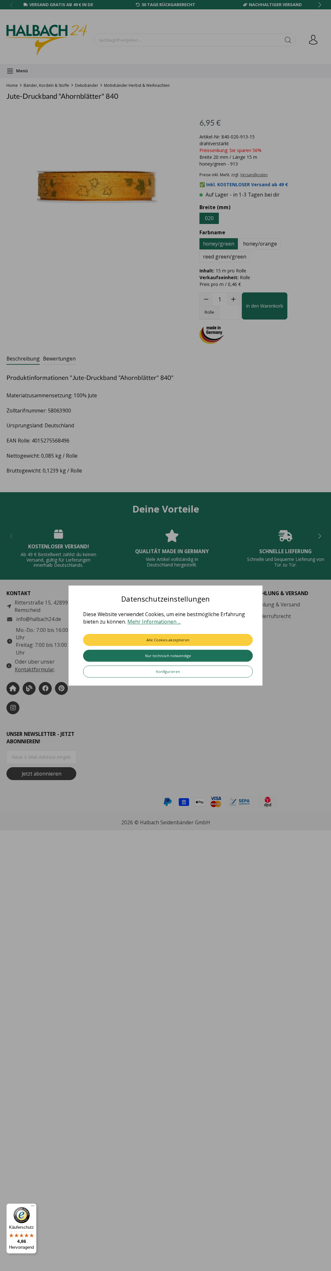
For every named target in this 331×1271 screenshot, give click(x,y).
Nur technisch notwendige (168, 655)
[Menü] (33, 1207)
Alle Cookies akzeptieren (167, 639)
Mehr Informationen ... (154, 621)
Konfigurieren (168, 671)
